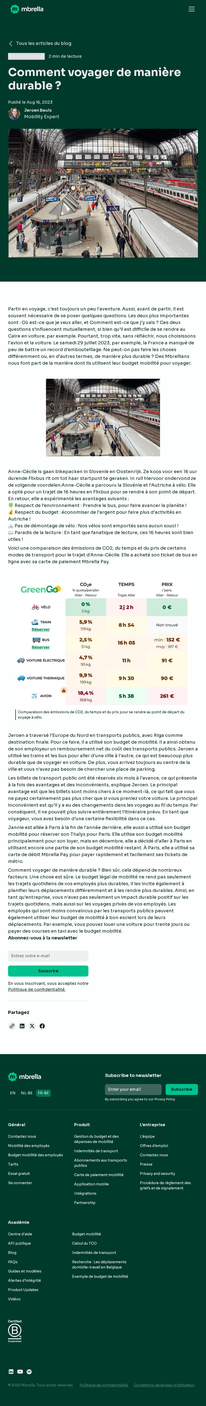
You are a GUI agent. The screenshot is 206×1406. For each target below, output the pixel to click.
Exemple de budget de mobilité (100, 1276)
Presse (146, 1164)
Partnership (84, 1202)
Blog (12, 1252)
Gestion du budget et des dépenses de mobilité (96, 1139)
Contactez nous (22, 1136)
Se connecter (20, 1183)
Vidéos (14, 1299)
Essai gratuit (19, 1173)
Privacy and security (157, 1173)
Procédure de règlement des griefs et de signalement (165, 1185)
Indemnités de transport (96, 1151)
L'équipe (147, 1136)
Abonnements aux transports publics (100, 1163)
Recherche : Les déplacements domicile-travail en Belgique (99, 1264)
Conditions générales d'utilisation (164, 1385)
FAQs (13, 1262)
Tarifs (13, 1164)
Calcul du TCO (84, 1243)
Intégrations (85, 1193)
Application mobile (91, 1184)
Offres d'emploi (154, 1145)
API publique (19, 1243)
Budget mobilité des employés (35, 1155)
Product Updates (23, 1290)
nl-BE (27, 1093)
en (13, 1093)
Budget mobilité (86, 1234)
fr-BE (43, 1093)
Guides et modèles (24, 1271)
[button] (191, 9)
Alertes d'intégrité (24, 1280)
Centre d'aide (20, 1234)
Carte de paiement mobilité (99, 1175)
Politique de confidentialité (104, 1385)
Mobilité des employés (28, 1145)
